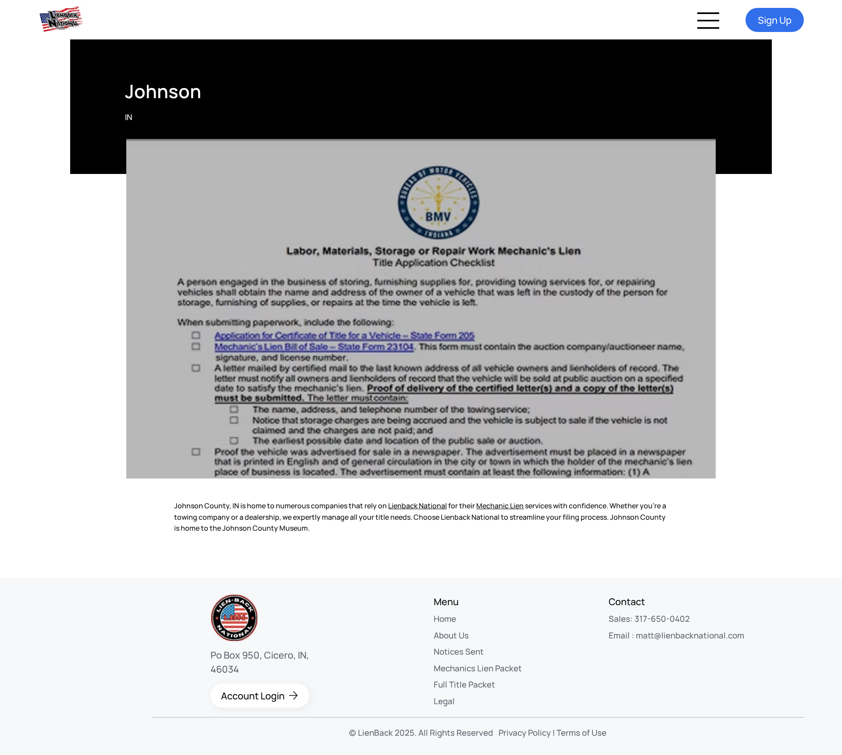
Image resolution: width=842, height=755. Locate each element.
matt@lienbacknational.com (690, 635)
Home (445, 618)
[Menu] (708, 21)
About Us (451, 635)
